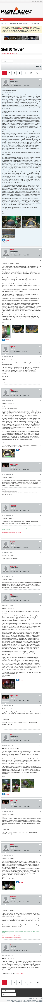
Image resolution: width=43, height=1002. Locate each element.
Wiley (12, 80)
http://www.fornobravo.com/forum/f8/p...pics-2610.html (11, 532)
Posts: (24, 85)
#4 (40, 400)
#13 (40, 855)
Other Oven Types (34, 23)
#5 (40, 474)
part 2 (22, 973)
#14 (40, 907)
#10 (40, 706)
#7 (40, 552)
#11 (40, 745)
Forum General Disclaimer (9, 53)
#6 (40, 515)
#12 (40, 811)
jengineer (13, 566)
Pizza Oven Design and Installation (19, 23)
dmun (12, 945)
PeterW (12, 346)
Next (38, 73)
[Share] (40, 85)
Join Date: (13, 85)
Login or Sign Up (36, 1)
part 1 (18, 973)
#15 (40, 955)
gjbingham (14, 464)
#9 (40, 605)
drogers (12, 542)
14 (31, 73)
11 (25, 73)
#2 (40, 260)
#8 (40, 576)
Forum (6, 23)
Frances (13, 505)
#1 (40, 90)
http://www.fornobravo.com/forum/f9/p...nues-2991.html (11, 534)
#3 (40, 357)
